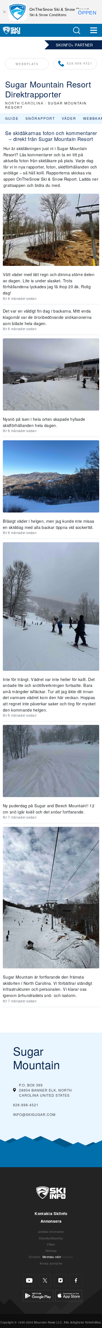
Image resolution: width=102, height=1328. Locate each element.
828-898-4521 (79, 63)
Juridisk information (51, 1231)
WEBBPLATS (27, 64)
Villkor (51, 1244)
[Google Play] (38, 1295)
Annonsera (51, 1221)
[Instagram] (60, 1280)
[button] (76, 30)
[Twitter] (45, 1280)
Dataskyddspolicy (51, 1238)
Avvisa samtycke (51, 1263)
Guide (12, 118)
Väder (69, 118)
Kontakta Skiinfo (51, 1213)
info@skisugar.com (34, 1114)
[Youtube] (29, 1280)
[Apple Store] (68, 1295)
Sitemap (51, 1250)
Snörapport (40, 118)
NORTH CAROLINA (24, 103)
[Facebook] (76, 1280)
